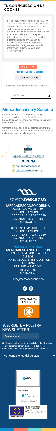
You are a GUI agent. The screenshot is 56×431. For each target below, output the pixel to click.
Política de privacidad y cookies (28, 72)
